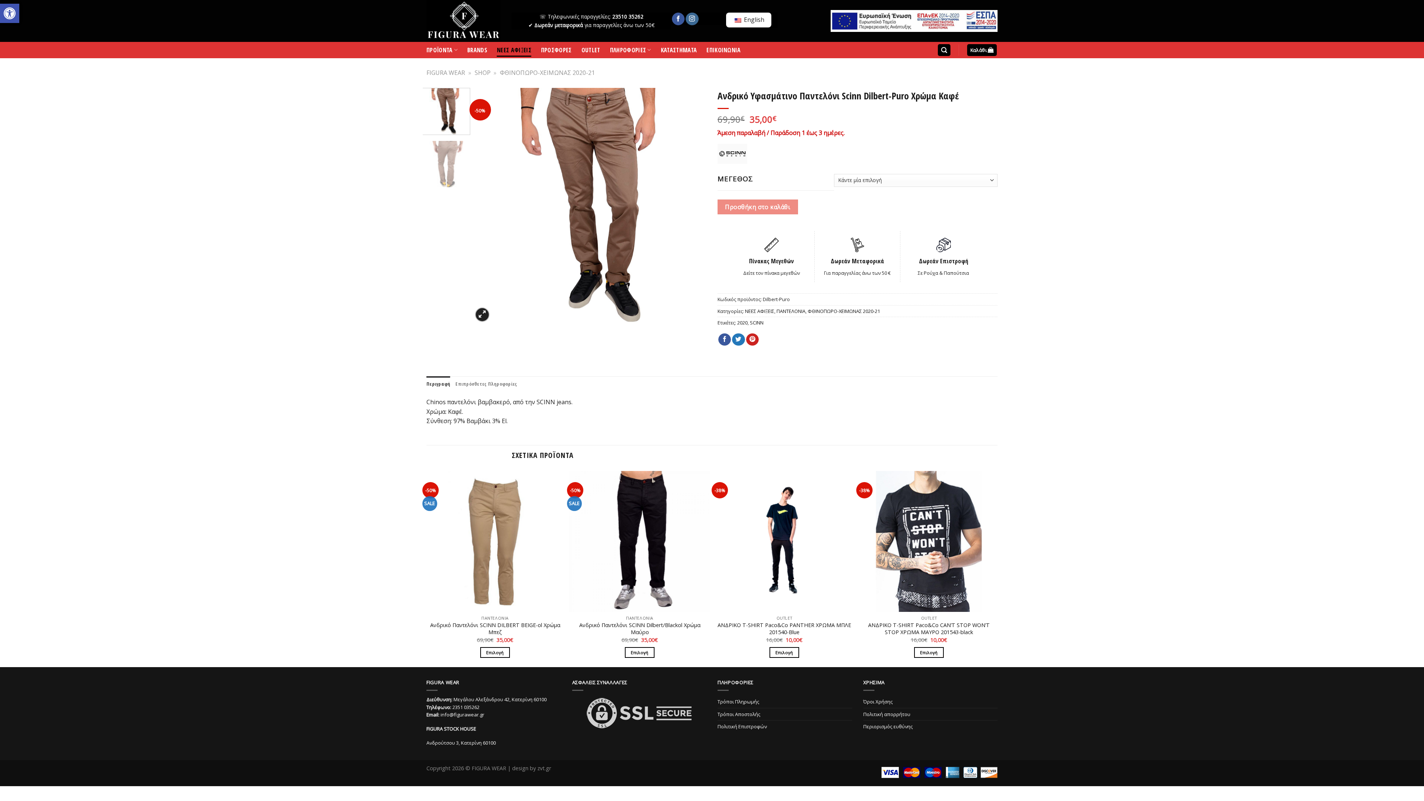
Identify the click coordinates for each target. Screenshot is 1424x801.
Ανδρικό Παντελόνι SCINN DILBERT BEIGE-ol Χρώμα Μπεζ (495, 629)
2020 (742, 322)
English (753, 20)
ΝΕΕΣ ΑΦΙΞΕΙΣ (514, 51)
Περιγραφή (438, 383)
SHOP (483, 73)
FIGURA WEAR (445, 73)
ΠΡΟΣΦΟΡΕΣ (556, 51)
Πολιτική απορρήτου (886, 714)
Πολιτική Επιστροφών (742, 726)
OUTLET (590, 51)
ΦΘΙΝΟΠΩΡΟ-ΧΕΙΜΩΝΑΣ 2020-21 (547, 73)
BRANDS (477, 51)
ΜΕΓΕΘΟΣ (735, 178)
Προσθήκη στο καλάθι (757, 207)
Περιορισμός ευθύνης (888, 726)
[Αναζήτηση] (944, 50)
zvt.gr (544, 768)
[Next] (694, 205)
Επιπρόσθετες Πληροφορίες (486, 383)
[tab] (438, 383)
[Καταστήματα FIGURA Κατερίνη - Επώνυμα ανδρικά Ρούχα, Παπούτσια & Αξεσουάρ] (463, 21)
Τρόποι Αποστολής (739, 714)
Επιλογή (495, 652)
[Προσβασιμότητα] (9, 13)
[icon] (678, 19)
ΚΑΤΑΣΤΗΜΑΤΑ (679, 51)
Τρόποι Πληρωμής (738, 701)
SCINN (757, 322)
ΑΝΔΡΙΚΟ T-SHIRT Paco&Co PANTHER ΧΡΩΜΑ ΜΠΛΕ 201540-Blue (784, 629)
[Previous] (486, 205)
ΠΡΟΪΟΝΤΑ (439, 51)
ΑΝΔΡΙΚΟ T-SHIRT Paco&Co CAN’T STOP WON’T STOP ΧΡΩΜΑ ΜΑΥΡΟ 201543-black (929, 629)
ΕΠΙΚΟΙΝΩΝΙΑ (723, 51)
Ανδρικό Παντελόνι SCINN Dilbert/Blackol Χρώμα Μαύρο (640, 629)
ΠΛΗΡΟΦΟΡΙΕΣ (628, 51)
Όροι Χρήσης (878, 701)
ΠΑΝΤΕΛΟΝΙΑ (791, 311)
